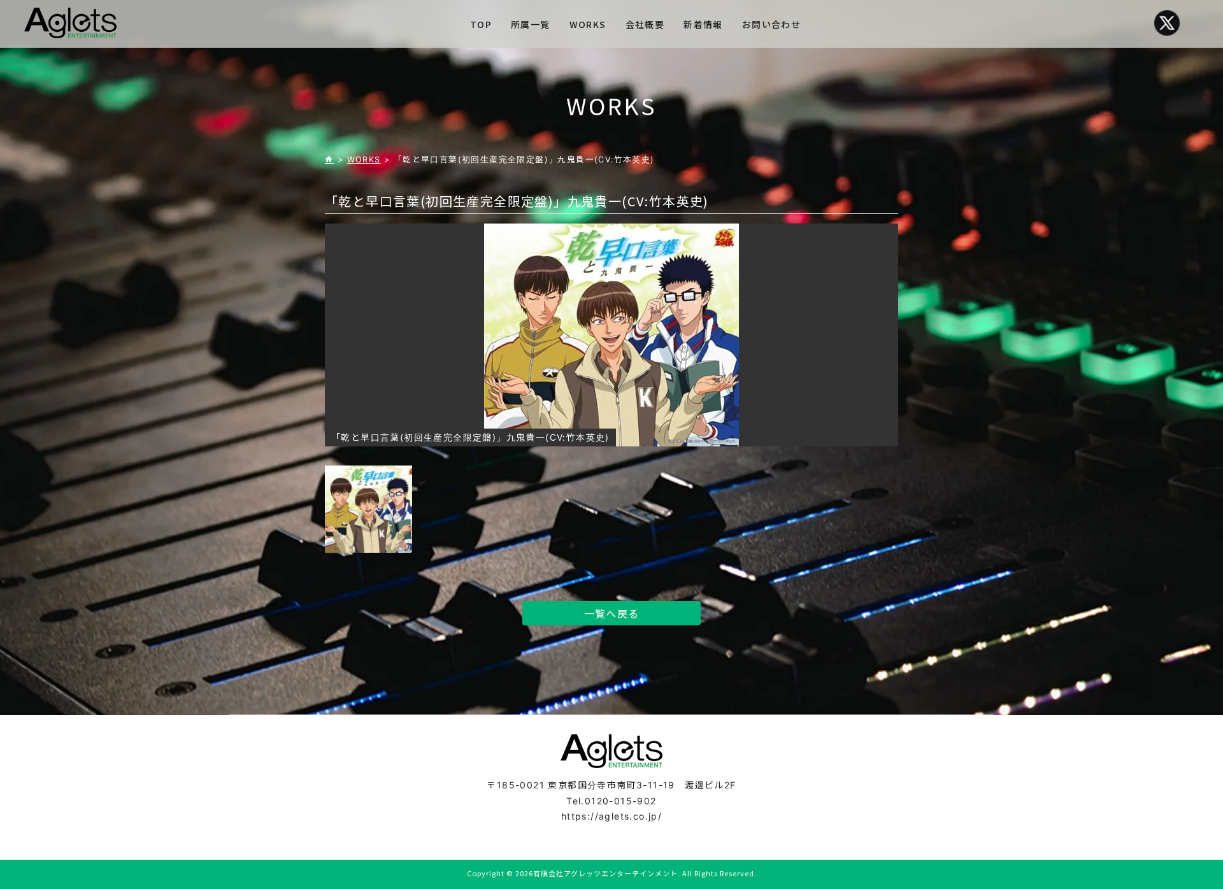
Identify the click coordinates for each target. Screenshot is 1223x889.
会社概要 (645, 24)
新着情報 (703, 24)
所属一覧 (530, 24)
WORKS (587, 24)
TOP (481, 24)
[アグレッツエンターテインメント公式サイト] (70, 23)
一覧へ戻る (612, 613)
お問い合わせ (771, 24)
